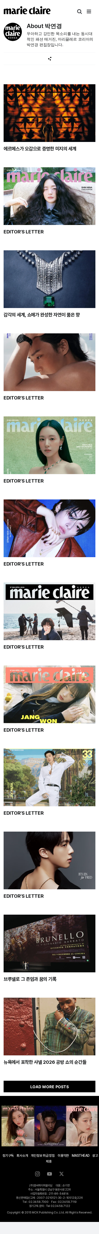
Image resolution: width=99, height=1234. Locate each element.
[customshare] (49, 59)
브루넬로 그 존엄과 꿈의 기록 (30, 979)
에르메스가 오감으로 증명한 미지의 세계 (40, 149)
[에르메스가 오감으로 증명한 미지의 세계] (49, 113)
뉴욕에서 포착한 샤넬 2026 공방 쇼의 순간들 (45, 1062)
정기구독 (8, 1155)
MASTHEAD (80, 1155)
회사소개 (22, 1155)
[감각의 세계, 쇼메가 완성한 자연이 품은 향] (49, 279)
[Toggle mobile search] (79, 11)
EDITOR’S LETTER (24, 232)
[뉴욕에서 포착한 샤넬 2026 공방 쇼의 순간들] (49, 1026)
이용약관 (63, 1155)
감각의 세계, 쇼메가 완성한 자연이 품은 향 (42, 315)
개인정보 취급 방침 (43, 1155)
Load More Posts (49, 1086)
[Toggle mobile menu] (89, 11)
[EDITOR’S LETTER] (49, 196)
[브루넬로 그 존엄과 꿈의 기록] (49, 943)
